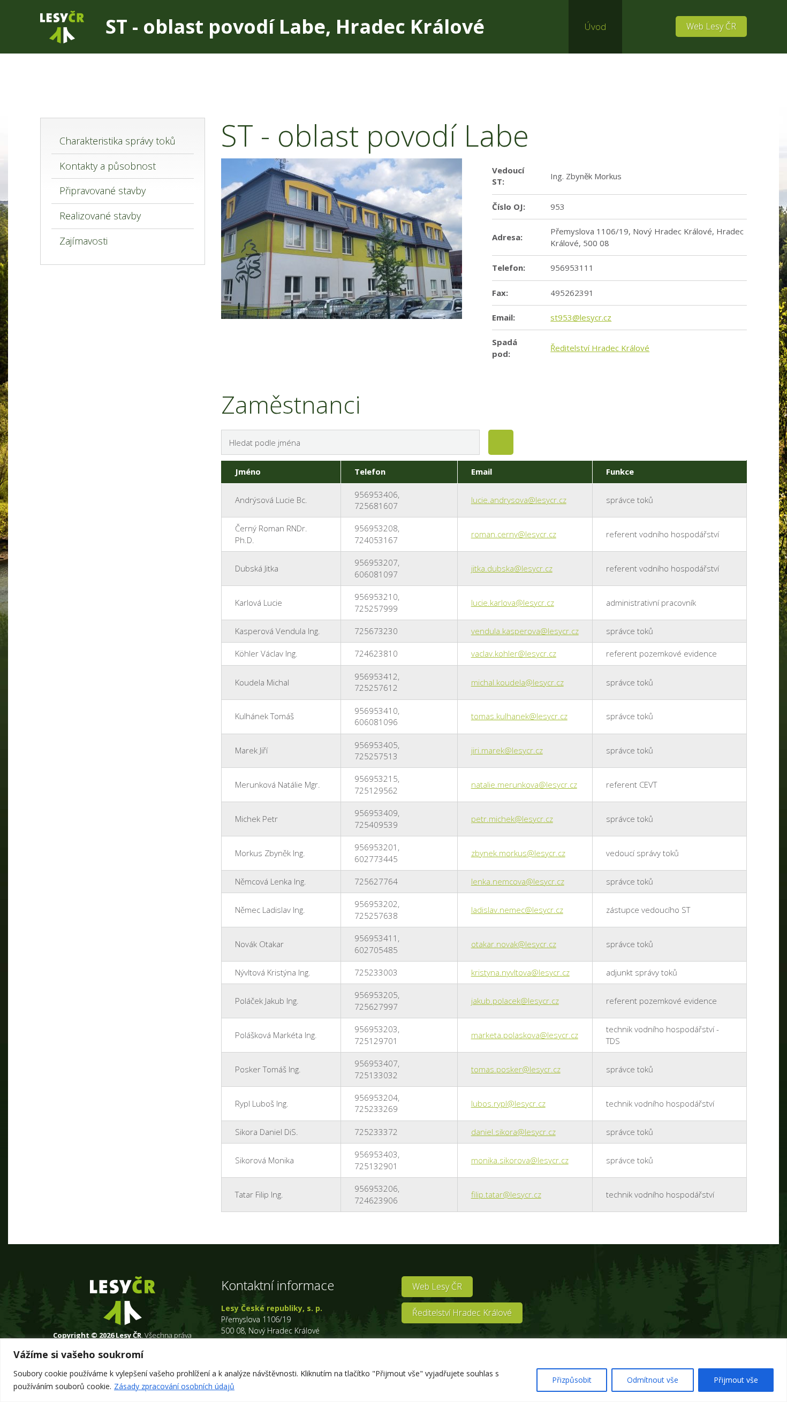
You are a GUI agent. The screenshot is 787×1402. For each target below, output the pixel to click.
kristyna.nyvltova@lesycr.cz (520, 972)
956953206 (376, 1188)
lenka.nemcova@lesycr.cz (517, 881)
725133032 (376, 1075)
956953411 (376, 938)
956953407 (376, 1063)
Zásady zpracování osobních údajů (174, 1386)
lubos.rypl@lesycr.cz (508, 1103)
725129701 (376, 1040)
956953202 (376, 903)
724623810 (376, 653)
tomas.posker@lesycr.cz (516, 1069)
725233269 (376, 1108)
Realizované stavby (100, 215)
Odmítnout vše (652, 1380)
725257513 (376, 756)
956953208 (376, 528)
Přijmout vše (736, 1380)
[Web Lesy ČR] (62, 27)
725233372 (376, 1131)
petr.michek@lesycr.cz (512, 818)
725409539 (376, 824)
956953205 (376, 994)
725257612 (376, 687)
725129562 (376, 790)
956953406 (376, 494)
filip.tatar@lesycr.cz (506, 1194)
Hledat (500, 442)
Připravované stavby (102, 190)
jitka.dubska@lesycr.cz (512, 568)
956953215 (376, 778)
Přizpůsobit (572, 1380)
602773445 (376, 859)
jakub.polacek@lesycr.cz (515, 1000)
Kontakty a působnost (107, 165)
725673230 (376, 631)
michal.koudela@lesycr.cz (517, 682)
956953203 (376, 1029)
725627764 (376, 881)
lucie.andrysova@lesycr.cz (518, 499)
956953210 (376, 596)
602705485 (376, 949)
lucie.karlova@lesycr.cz (512, 602)
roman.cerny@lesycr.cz (513, 534)
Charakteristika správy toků (117, 140)
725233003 (376, 972)
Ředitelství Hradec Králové (599, 347)
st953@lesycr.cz (580, 317)
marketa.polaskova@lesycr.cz (524, 1035)
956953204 (376, 1097)
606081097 (376, 574)
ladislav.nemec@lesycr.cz (517, 909)
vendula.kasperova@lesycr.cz (525, 631)
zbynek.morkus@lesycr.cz (518, 853)
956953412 (376, 676)
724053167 (376, 540)
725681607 (376, 505)
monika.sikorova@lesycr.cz (520, 1160)
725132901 (376, 1166)
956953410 (376, 710)
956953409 (376, 812)
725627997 (376, 1006)
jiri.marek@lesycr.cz (507, 750)
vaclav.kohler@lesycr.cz (513, 653)
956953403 (376, 1154)
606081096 (376, 722)
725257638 (376, 915)
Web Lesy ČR (711, 26)
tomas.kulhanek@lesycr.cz (519, 716)
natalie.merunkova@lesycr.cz (524, 784)
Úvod (595, 26)
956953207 (376, 562)
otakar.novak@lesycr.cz (513, 944)
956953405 (376, 745)
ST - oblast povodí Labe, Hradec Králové (295, 26)
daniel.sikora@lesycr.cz (513, 1131)
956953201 (376, 847)
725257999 (376, 608)
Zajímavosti (83, 240)
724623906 (376, 1200)
